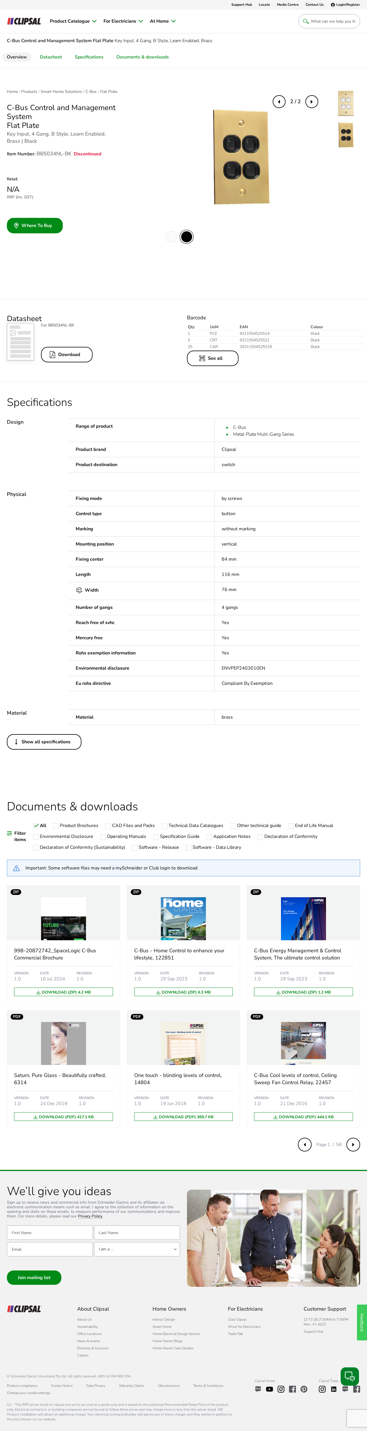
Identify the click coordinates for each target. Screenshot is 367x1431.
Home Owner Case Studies (173, 1348)
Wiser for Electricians (244, 1326)
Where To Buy (37, 225)
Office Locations (89, 1334)
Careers (83, 1355)
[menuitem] (73, 21)
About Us (84, 1319)
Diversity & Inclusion (93, 1348)
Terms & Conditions (208, 1385)
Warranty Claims (131, 1385)
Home (12, 91)
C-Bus (91, 91)
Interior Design (164, 1319)
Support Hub (313, 1331)
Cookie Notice (62, 1385)
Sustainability (87, 1326)
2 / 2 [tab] (295, 101)
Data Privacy (95, 1385)
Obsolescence (168, 1385)
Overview (17, 57)
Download (69, 354)
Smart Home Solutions (61, 91)
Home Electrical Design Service (176, 1334)
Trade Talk (235, 1334)
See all (215, 358)
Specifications (89, 57)
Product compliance (22, 1385)
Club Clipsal (237, 1319)
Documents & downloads (142, 57)
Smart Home (162, 1326)
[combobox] (137, 1249)
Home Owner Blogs (168, 1341)
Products (29, 91)
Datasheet (51, 57)
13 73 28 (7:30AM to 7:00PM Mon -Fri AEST (326, 1322)
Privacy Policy (90, 1216)
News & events (88, 1341)
